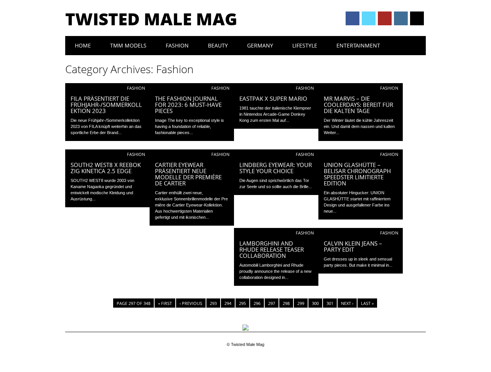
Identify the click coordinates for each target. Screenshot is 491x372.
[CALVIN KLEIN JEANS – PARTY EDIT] (360, 233)
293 (213, 303)
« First (165, 303)
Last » (367, 303)
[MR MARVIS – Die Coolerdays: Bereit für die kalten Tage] (360, 88)
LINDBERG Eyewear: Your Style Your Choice (275, 168)
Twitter (369, 18)
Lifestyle (304, 45)
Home (83, 45)
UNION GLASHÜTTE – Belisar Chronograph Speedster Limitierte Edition (357, 174)
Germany (260, 45)
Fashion (177, 45)
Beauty (218, 45)
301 (329, 303)
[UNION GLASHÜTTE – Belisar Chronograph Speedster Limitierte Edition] (360, 155)
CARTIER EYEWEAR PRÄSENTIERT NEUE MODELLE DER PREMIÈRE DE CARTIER (188, 174)
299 (300, 303)
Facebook (352, 18)
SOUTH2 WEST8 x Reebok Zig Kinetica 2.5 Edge (106, 168)
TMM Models (128, 45)
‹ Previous (191, 303)
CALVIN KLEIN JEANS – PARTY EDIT (353, 246)
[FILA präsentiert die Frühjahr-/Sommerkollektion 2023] (107, 88)
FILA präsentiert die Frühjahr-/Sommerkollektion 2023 (106, 105)
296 (257, 303)
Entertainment (358, 45)
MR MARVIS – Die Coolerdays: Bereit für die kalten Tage (358, 105)
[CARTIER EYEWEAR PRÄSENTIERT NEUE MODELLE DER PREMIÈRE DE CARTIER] (191, 155)
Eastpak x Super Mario (273, 98)
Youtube (385, 18)
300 (315, 303)
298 (286, 303)
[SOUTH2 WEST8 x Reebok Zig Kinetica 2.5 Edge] (107, 155)
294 (227, 303)
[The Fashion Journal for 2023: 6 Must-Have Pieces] (191, 88)
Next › (347, 303)
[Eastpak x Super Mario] (276, 88)
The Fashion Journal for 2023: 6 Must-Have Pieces (188, 105)
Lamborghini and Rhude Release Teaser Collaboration (271, 249)
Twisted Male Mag (151, 18)
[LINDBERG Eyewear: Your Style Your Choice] (276, 155)
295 (242, 303)
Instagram (401, 18)
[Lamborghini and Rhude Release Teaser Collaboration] (276, 233)
